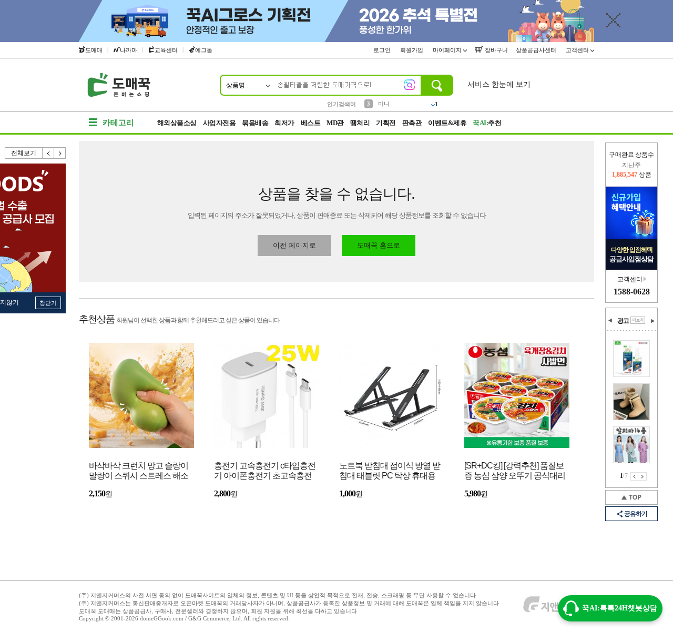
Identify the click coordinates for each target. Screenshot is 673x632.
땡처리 (360, 123)
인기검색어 (341, 104)
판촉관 (412, 123)
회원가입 (412, 50)
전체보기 (23, 153)
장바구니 (495, 50)
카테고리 (118, 122)
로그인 (382, 50)
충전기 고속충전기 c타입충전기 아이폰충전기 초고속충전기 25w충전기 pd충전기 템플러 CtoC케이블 (264, 471)
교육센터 (166, 50)
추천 (487, 123)
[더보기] (637, 320)
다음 (60, 153)
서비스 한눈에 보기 (499, 84)
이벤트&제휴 (447, 123)
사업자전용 (219, 123)
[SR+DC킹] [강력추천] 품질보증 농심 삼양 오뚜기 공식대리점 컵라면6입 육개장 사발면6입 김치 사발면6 (514, 471)
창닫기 (48, 303)
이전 (48, 153)
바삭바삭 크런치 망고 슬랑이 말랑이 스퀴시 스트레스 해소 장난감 (138, 471)
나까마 (128, 50)
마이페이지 (448, 50)
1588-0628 (632, 291)
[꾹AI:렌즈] (409, 84)
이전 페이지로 (294, 245)
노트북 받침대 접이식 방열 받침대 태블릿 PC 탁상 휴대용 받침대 (389, 471)
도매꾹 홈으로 (378, 245)
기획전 (386, 123)
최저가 (284, 123)
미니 (384, 103)
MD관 (335, 123)
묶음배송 (255, 123)
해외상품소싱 (177, 123)
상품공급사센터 (537, 50)
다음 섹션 (652, 320)
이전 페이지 (634, 476)
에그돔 (203, 50)
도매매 (94, 50)
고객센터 (578, 50)
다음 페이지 (642, 476)
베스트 (311, 123)
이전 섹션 (610, 320)
